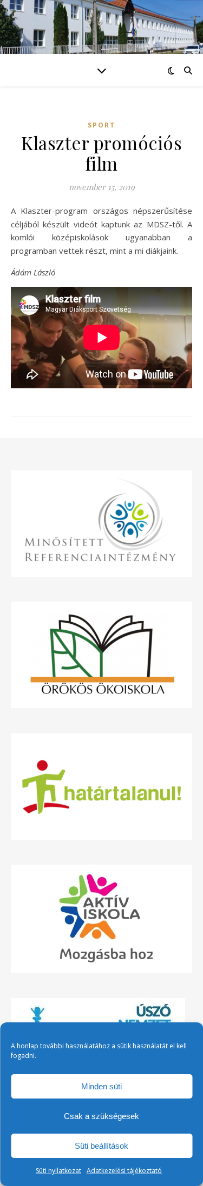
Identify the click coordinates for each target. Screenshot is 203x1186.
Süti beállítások (101, 1145)
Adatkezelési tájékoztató (124, 1170)
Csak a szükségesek (101, 1116)
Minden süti (101, 1086)
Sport (101, 125)
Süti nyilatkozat (58, 1170)
